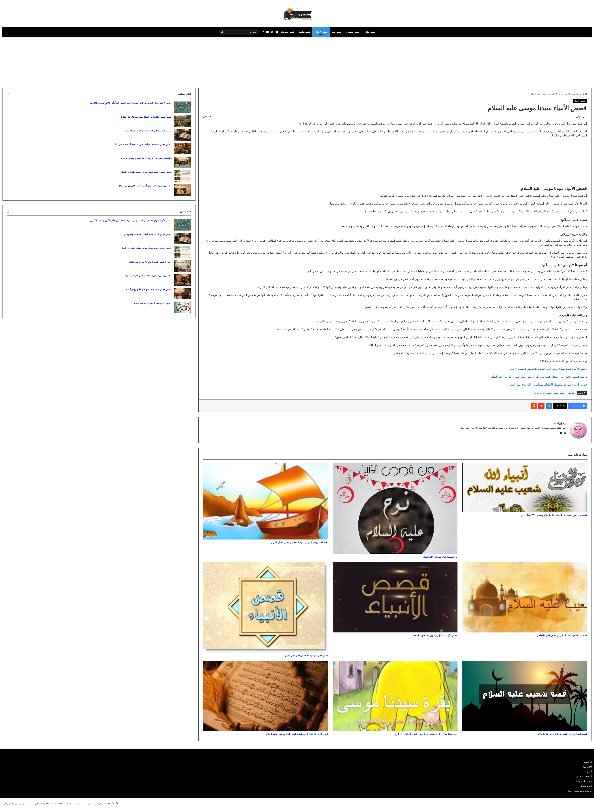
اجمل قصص (571, 393)
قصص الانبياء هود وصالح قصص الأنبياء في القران (306, 655)
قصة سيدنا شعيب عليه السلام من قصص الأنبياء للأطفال (562, 635)
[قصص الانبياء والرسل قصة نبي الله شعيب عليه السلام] (524, 696)
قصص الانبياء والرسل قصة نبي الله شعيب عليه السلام (562, 734)
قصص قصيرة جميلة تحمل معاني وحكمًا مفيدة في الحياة (146, 172)
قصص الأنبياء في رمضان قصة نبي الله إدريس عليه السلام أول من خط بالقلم (535, 376)
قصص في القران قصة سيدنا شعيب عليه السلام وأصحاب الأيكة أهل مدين (554, 515)
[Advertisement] (568, 61)
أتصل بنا (588, 771)
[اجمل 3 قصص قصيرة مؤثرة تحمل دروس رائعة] (182, 266)
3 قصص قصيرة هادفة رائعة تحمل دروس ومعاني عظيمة (146, 158)
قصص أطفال (370, 31)
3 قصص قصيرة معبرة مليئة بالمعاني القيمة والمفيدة (148, 275)
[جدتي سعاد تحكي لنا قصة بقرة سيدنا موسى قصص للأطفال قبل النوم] (395, 696)
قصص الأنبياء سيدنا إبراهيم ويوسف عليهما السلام (435, 635)
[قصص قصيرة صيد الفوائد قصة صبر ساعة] (182, 307)
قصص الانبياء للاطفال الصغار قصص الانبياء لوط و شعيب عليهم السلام (297, 734)
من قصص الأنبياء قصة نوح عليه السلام (440, 557)
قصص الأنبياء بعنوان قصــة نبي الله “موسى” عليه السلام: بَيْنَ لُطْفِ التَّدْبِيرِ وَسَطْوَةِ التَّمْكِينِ (131, 103)
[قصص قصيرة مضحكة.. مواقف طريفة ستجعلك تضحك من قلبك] (182, 148)
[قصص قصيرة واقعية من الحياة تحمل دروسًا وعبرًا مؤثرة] (182, 121)
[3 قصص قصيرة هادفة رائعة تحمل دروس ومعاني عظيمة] (182, 162)
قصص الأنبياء (321, 31)
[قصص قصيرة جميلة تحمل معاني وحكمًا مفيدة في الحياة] (182, 176)
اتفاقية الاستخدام (584, 776)
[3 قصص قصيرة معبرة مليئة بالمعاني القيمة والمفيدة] (182, 280)
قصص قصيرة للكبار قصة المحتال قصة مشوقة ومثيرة (147, 130)
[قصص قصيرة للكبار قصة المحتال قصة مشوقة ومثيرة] (182, 135)
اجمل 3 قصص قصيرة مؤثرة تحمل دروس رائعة (150, 262)
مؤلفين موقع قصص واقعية (580, 791)
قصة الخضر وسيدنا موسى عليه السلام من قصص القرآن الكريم (299, 542)
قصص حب (337, 31)
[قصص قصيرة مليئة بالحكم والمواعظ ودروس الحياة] (182, 293)
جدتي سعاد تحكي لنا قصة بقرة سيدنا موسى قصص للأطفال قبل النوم (426, 734)
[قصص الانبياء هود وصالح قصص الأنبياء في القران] (265, 607)
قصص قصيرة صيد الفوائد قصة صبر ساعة (153, 303)
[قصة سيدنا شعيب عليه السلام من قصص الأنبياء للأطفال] (524, 597)
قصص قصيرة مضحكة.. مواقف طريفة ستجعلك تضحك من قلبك (143, 144)
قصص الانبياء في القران (542, 393)
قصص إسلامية (559, 393)
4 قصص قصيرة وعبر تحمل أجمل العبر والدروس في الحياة (145, 186)
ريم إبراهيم (580, 116)
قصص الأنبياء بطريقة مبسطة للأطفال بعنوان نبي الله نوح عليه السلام (547, 384)
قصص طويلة (304, 31)
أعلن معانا (587, 767)
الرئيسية (581, 94)
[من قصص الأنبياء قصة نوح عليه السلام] (395, 508)
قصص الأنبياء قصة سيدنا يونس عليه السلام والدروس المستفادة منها (548, 368)
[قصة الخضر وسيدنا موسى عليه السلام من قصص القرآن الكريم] (265, 501)
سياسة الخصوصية (584, 781)
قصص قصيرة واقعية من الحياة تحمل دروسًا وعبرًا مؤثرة (146, 117)
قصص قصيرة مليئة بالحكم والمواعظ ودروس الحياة (149, 289)
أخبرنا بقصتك (586, 786)
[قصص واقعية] (297, 13)
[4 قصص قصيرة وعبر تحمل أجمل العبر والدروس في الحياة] (182, 190)
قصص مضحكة (287, 31)
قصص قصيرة (353, 31)
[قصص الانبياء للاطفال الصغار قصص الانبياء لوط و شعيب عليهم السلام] (265, 696)
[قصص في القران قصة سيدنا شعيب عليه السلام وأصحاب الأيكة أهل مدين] (524, 487)
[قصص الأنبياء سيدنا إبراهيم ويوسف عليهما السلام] (395, 597)
